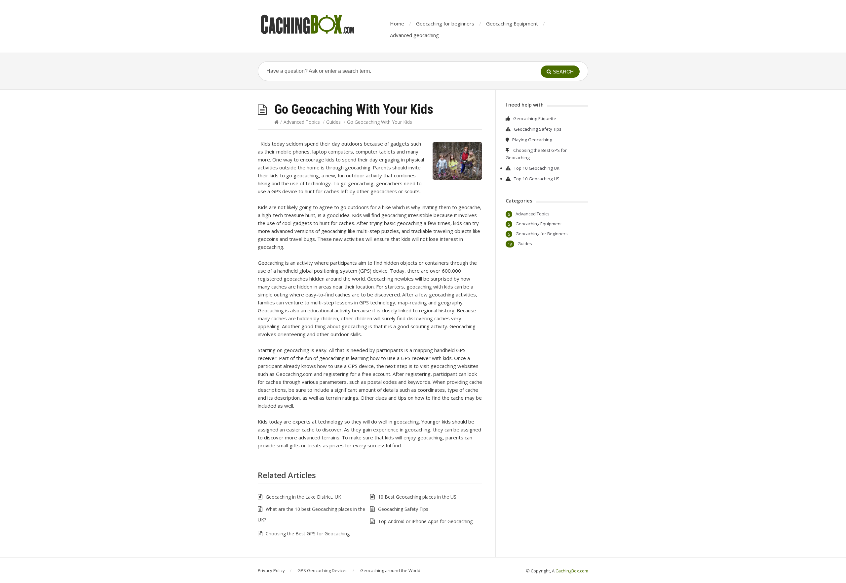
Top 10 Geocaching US (536, 179)
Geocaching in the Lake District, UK (303, 497)
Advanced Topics (302, 122)
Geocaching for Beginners (542, 234)
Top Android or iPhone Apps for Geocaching (425, 521)
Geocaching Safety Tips (403, 509)
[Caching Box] (307, 24)
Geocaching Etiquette (534, 118)
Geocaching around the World (390, 570)
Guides (333, 122)
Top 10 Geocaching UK (536, 168)
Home (397, 23)
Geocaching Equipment (512, 23)
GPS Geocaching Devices (322, 570)
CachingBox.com (572, 571)
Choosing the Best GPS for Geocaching (308, 533)
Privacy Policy (271, 570)
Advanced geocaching (414, 35)
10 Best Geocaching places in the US (417, 497)
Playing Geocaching (532, 140)
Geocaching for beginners (445, 23)
